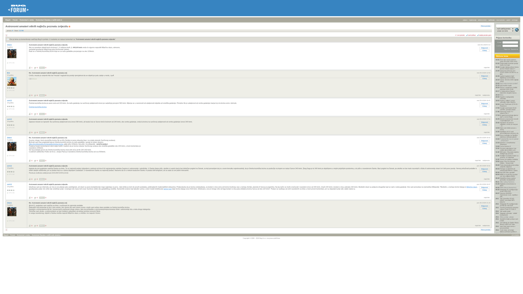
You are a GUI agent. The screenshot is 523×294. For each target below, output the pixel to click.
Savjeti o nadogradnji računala (507, 97)
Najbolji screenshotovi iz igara (508, 184)
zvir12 (9, 101)
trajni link (487, 67)
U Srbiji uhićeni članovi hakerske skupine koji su (508, 92)
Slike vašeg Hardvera (507, 182)
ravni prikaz (472, 35)
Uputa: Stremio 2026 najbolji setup (509, 80)
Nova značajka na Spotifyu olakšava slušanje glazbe (509, 136)
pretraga (515, 20)
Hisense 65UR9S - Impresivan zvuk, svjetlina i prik (509, 194)
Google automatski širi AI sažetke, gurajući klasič (508, 108)
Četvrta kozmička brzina (38, 107)
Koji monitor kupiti (505, 85)
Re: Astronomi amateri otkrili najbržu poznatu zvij (48, 73)
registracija (472, 20)
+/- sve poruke (460, 35)
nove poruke (500, 20)
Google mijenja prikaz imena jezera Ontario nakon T (509, 68)
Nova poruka (485, 26)
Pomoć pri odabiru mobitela (509, 159)
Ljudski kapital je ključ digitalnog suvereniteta (507, 77)
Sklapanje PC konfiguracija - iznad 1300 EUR (509, 190)
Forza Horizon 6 (505, 146)
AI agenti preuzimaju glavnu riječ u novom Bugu (509, 116)
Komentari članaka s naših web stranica (51, 20)
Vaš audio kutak (505, 211)
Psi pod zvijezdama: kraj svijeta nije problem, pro (508, 149)
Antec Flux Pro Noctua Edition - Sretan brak (507, 162)
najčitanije (491, 20)
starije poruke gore (485, 35)
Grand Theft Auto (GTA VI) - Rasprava (509, 105)
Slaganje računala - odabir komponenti (508, 214)
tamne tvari (168, 189)
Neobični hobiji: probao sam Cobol (509, 219)
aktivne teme (482, 20)
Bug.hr (8, 20)
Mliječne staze (471, 187)
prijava (465, 20)
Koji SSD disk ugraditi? (507, 172)
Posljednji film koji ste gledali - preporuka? (509, 139)
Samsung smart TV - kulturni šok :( (507, 112)
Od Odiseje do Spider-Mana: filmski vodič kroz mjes (509, 223)
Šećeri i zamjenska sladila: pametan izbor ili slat (508, 88)
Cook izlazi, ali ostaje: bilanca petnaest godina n (508, 230)
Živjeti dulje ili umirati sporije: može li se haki (509, 64)
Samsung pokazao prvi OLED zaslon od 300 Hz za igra (509, 72)
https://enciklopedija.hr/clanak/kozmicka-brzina (46, 144)
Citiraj (484, 50)
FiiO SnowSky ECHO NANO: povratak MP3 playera (507, 200)
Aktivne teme (502, 56)
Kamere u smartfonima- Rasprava (508, 143)
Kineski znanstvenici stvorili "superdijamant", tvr (509, 119)
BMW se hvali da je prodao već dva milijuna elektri (509, 175)
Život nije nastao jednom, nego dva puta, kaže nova (508, 60)
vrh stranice (515, 235)
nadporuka (486, 95)
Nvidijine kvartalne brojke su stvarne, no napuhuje (509, 156)
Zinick (9, 45)
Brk (8, 73)
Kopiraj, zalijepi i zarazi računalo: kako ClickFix (508, 101)
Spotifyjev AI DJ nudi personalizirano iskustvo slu (509, 132)
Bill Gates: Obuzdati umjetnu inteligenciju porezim (509, 152)
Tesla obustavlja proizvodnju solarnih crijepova (509, 166)
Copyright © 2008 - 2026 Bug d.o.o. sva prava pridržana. (261, 238)
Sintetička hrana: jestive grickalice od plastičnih (508, 179)
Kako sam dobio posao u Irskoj (508, 128)
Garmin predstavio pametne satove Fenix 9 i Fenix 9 (509, 208)
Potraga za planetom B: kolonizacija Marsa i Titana (508, 169)
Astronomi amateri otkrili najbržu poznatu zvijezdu (95, 39)
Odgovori (484, 48)
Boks (501, 95)
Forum (15, 20)
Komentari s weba (27, 20)
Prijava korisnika (503, 38)
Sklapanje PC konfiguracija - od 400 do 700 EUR (509, 204)
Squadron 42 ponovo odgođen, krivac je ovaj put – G (509, 124)
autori (508, 20)
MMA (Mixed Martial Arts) (508, 187)
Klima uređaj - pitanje (507, 217)
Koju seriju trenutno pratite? (509, 83)
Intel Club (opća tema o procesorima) (507, 227)
